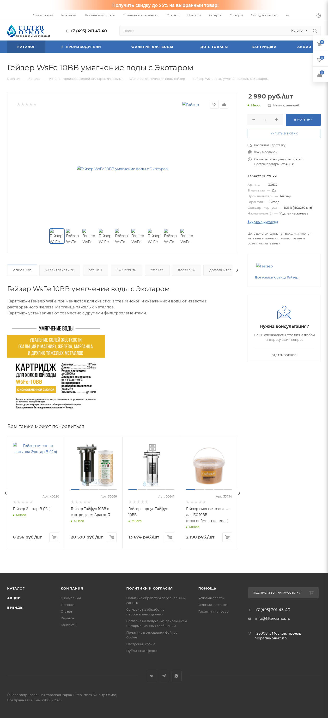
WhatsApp (176, 676)
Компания (72, 588)
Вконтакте (152, 676)
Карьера (68, 618)
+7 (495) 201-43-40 (88, 31)
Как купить (126, 270)
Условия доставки (212, 605)
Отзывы (95, 270)
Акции (14, 598)
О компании (71, 598)
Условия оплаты (211, 598)
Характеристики (59, 270)
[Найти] (315, 31)
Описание (22, 270)
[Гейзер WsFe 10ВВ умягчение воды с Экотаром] (123, 169)
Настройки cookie (140, 644)
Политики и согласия (149, 588)
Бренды (15, 607)
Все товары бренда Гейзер (276, 277)
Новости (67, 605)
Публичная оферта (141, 651)
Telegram (164, 676)
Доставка (186, 270)
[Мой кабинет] (318, 16)
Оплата (157, 270)
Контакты (68, 625)
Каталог (16, 588)
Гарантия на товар (213, 611)
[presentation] (6, 493)
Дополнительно (223, 270)
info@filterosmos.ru (272, 618)
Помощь (207, 588)
